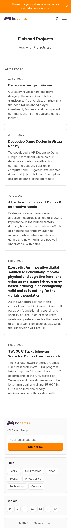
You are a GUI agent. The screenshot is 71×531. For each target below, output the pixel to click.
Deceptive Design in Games (30, 85)
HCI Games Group (40, 523)
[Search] (57, 19)
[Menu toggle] (64, 19)
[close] (67, 6)
